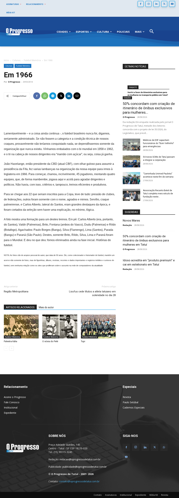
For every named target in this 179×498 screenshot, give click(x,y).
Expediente (10, 412)
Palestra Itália (10, 341)
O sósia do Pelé (50, 341)
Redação (127, 225)
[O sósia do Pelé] (59, 326)
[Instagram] (148, 4)
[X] (164, 4)
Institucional (10, 407)
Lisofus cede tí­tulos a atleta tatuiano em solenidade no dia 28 (92, 293)
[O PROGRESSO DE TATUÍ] (19, 31)
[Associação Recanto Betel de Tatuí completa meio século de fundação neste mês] (131, 195)
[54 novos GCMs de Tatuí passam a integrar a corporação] (131, 161)
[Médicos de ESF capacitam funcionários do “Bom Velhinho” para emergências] (131, 145)
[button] (151, 31)
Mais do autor (46, 307)
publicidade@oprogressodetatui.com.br (84, 466)
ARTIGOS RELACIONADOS (20, 307)
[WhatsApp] (44, 95)
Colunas (16, 60)
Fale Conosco (11, 402)
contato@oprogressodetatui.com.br (79, 481)
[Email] (76, 95)
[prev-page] (6, 348)
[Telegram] (52, 95)
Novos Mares (131, 220)
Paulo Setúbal (130, 402)
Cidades (127, 98)
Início (6, 60)
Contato (98, 494)
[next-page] (11, 348)
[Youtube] (172, 4)
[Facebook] (141, 4)
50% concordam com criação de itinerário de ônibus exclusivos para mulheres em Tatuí (146, 240)
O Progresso (14, 81)
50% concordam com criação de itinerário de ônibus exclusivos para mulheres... (149, 108)
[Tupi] (98, 326)
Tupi (83, 341)
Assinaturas (111, 494)
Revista (127, 397)
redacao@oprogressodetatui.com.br (80, 459)
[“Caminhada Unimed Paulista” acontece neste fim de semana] (131, 178)
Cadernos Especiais (134, 407)
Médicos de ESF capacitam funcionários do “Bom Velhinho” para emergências (158, 143)
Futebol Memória (32, 60)
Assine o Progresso (15, 397)
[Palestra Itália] (21, 326)
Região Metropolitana (16, 291)
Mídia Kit (153, 494)
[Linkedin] (156, 4)
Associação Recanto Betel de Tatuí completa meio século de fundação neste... (158, 193)
